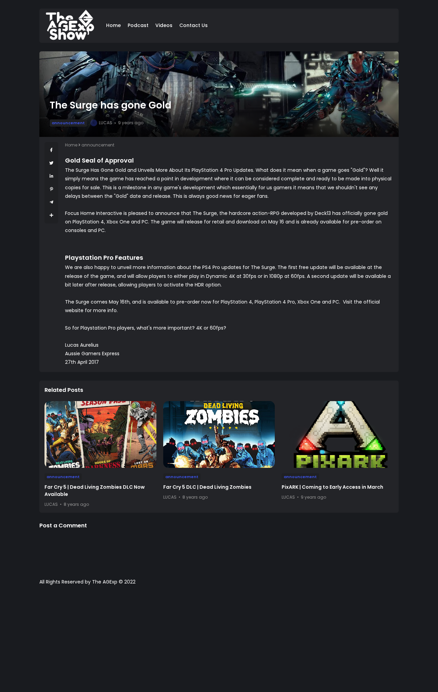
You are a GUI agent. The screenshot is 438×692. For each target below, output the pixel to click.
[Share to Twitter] (51, 163)
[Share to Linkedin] (51, 176)
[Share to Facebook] (51, 150)
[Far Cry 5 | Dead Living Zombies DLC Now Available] (100, 434)
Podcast (138, 25)
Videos (163, 25)
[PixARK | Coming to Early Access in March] (338, 434)
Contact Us (193, 25)
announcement (68, 123)
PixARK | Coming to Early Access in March (332, 487)
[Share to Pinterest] (51, 189)
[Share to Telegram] (51, 202)
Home (113, 25)
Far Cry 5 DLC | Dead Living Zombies (207, 487)
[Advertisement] (219, 642)
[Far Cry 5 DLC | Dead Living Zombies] (219, 434)
